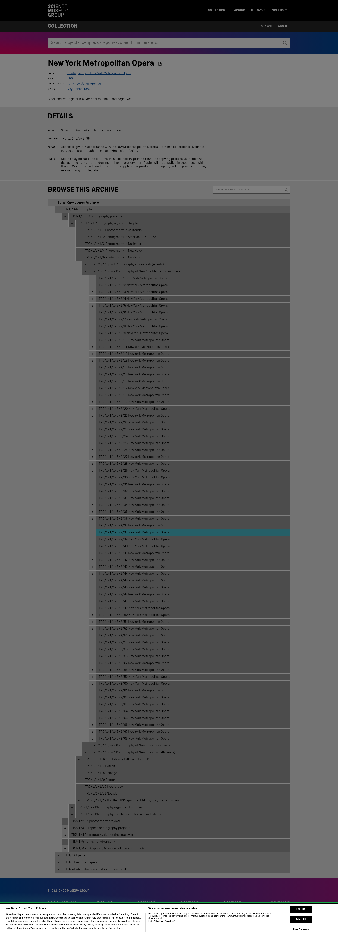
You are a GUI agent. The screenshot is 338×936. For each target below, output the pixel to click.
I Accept (300, 909)
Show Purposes (301, 929)
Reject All (301, 919)
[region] (169, 919)
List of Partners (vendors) (161, 921)
